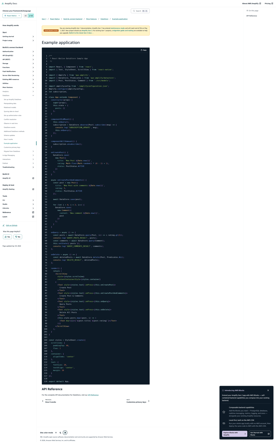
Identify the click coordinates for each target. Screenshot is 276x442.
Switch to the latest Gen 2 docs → (81, 33)
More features (91, 19)
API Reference (52, 389)
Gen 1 (44, 19)
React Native (11, 16)
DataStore (104, 19)
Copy (145, 50)
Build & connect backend (73, 19)
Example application (120, 19)
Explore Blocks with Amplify (230, 434)
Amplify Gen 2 (87, 30)
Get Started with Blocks (256, 434)
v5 (26, 16)
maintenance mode (118, 28)
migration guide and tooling (123, 30)
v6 (32, 16)
